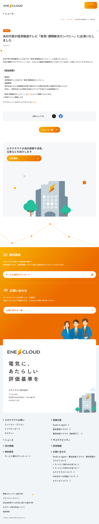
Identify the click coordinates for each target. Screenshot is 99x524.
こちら (30, 94)
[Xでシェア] (54, 116)
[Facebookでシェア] (61, 116)
